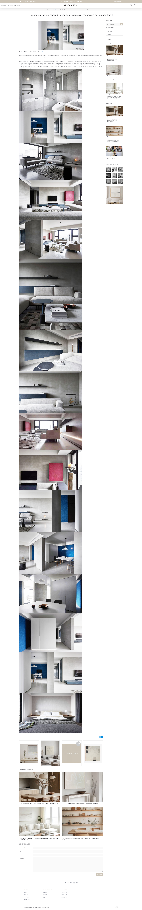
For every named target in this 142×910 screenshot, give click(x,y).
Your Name (21, 847)
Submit (99, 874)
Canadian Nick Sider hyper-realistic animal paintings (113, 159)
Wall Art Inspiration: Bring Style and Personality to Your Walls (82, 803)
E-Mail (20, 851)
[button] (100, 737)
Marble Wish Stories (54, 9)
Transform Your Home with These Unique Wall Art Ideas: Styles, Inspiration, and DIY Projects (39, 839)
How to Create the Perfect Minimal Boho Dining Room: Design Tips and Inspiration (80, 839)
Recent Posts (110, 43)
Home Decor (41, 51)
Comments (21, 858)
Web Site (21, 855)
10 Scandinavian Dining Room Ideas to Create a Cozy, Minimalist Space (39, 803)
